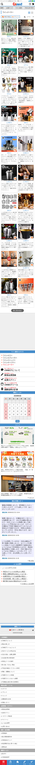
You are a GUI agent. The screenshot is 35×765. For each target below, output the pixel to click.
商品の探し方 (6, 644)
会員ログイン (6, 712)
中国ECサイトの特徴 (8, 675)
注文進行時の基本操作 (8, 658)
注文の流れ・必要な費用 (9, 654)
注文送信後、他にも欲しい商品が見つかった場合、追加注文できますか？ (15, 579)
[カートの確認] (33, 4)
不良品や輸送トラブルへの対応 (11, 668)
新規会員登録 (6, 709)
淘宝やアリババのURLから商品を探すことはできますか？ (15, 571)
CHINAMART (5, 757)
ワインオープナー (9, 362)
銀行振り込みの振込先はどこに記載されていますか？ (15, 581)
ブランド (4, 692)
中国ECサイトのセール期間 (10, 678)
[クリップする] (3, 21)
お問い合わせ (6, 726)
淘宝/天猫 (7, 16)
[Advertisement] (17, 331)
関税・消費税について (8, 671)
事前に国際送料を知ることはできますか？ (15, 574)
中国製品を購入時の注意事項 (10, 682)
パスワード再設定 (7, 716)
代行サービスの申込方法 (9, 651)
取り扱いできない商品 (8, 664)
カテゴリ (4, 688)
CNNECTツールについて (9, 647)
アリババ (16, 16)
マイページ (5, 719)
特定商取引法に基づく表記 (9, 743)
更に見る (31, 560)
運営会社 (4, 747)
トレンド (4, 695)
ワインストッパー (9, 360)
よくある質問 (6, 723)
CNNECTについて (7, 640)
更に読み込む (17, 310)
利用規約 (4, 733)
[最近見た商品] (30, 4)
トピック (31, 497)
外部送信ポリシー (7, 740)
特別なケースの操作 (7, 661)
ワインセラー (7, 355)
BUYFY (4, 753)
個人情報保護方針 (7, 736)
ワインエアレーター (10, 357)
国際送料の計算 (6, 699)
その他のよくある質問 (27, 584)
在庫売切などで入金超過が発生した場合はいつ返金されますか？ (15, 576)
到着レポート (6, 702)
